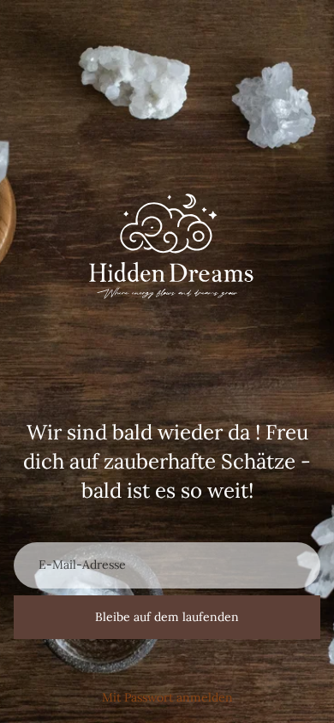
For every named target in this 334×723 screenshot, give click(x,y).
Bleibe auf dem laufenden (167, 616)
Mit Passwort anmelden (167, 697)
